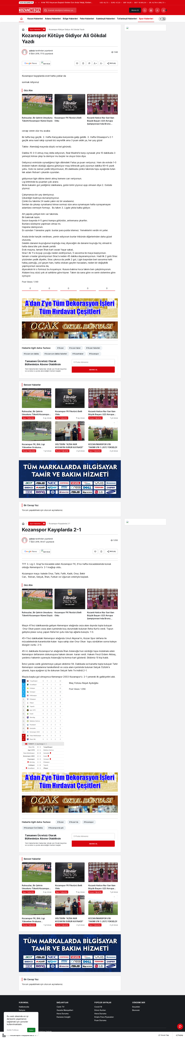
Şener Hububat (58, 1031)
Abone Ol (135, 10)
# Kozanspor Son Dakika (33, 828)
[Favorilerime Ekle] (83, 63)
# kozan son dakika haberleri (56, 354)
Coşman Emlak (71, 1031)
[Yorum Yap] (89, 63)
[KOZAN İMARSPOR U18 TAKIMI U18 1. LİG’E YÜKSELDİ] (103, 436)
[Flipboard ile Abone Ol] (46, 63)
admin (32, 50)
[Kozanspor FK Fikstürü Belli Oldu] (69, 109)
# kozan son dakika (31, 354)
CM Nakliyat (83, 1031)
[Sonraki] (38, 2)
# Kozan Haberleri (93, 348)
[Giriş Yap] (157, 10)
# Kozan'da (73, 822)
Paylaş (180, 1035)
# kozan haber (75, 348)
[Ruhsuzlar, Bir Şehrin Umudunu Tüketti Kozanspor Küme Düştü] (37, 109)
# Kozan (60, 348)
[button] (151, 10)
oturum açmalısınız (53, 510)
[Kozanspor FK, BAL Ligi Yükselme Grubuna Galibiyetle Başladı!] (36, 436)
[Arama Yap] (144, 10)
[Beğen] (77, 63)
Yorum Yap (164, 1035)
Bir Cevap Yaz (31, 505)
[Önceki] (35, 2)
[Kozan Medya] (30, 10)
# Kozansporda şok (55, 828)
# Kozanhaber (77, 354)
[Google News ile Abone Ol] (31, 63)
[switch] (162, 18)
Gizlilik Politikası (13, 1030)
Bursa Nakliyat (94, 1031)
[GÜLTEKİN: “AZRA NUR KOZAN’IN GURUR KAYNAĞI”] (70, 436)
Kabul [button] (31, 1030)
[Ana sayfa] (21, 18)
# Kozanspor (94, 354)
